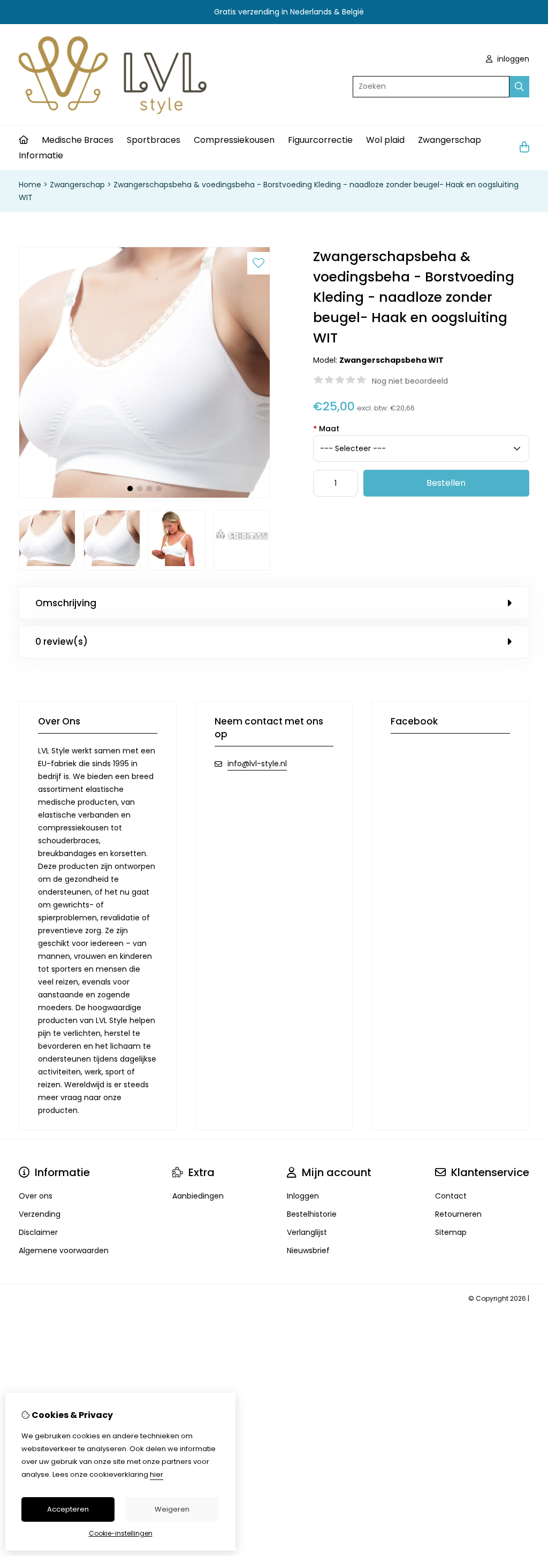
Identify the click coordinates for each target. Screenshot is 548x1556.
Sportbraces (153, 140)
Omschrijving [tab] (65, 603)
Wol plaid (385, 140)
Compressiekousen (234, 140)
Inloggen (303, 1196)
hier (156, 1474)
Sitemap (451, 1232)
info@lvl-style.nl (257, 763)
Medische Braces (77, 140)
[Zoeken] (519, 86)
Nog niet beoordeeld (410, 381)
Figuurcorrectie (320, 140)
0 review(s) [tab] (61, 641)
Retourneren (458, 1214)
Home (30, 184)
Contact (451, 1196)
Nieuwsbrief (308, 1250)
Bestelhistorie (312, 1214)
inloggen (512, 59)
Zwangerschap (449, 140)
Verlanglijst (307, 1232)
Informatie (41, 155)
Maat (326, 428)
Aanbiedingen (198, 1196)
